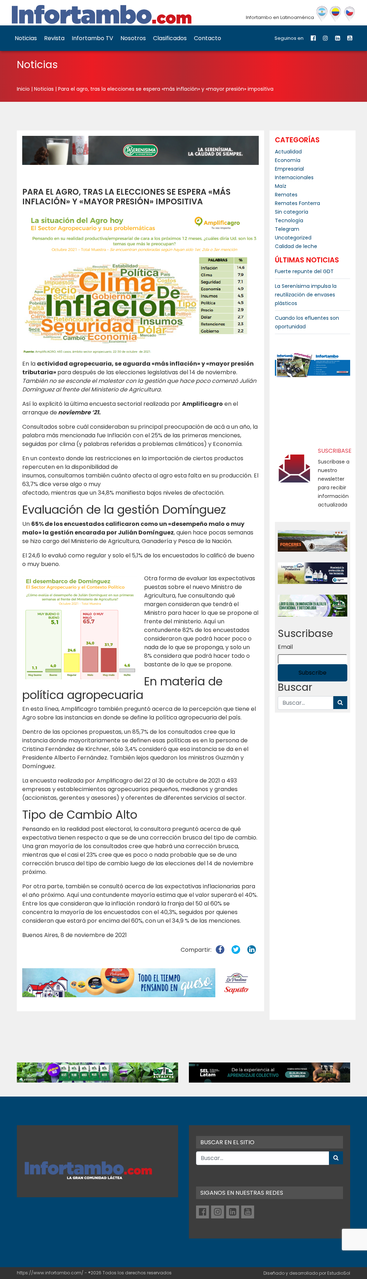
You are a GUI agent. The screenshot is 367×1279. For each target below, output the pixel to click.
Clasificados (170, 38)
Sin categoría (291, 211)
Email (285, 647)
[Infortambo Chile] (349, 14)
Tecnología (289, 220)
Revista (54, 38)
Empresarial (289, 168)
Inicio (23, 88)
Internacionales (294, 177)
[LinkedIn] (338, 38)
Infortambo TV (92, 38)
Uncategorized (293, 237)
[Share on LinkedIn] (251, 950)
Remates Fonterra (297, 203)
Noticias (26, 38)
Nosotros (133, 38)
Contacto (207, 38)
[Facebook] (313, 38)
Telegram (287, 229)
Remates (286, 194)
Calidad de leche (296, 246)
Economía (287, 160)
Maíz (280, 186)
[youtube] (350, 38)
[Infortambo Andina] (335, 14)
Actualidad (288, 151)
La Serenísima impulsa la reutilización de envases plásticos (306, 294)
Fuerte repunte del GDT (304, 271)
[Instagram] (325, 38)
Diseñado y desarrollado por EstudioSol (306, 1273)
